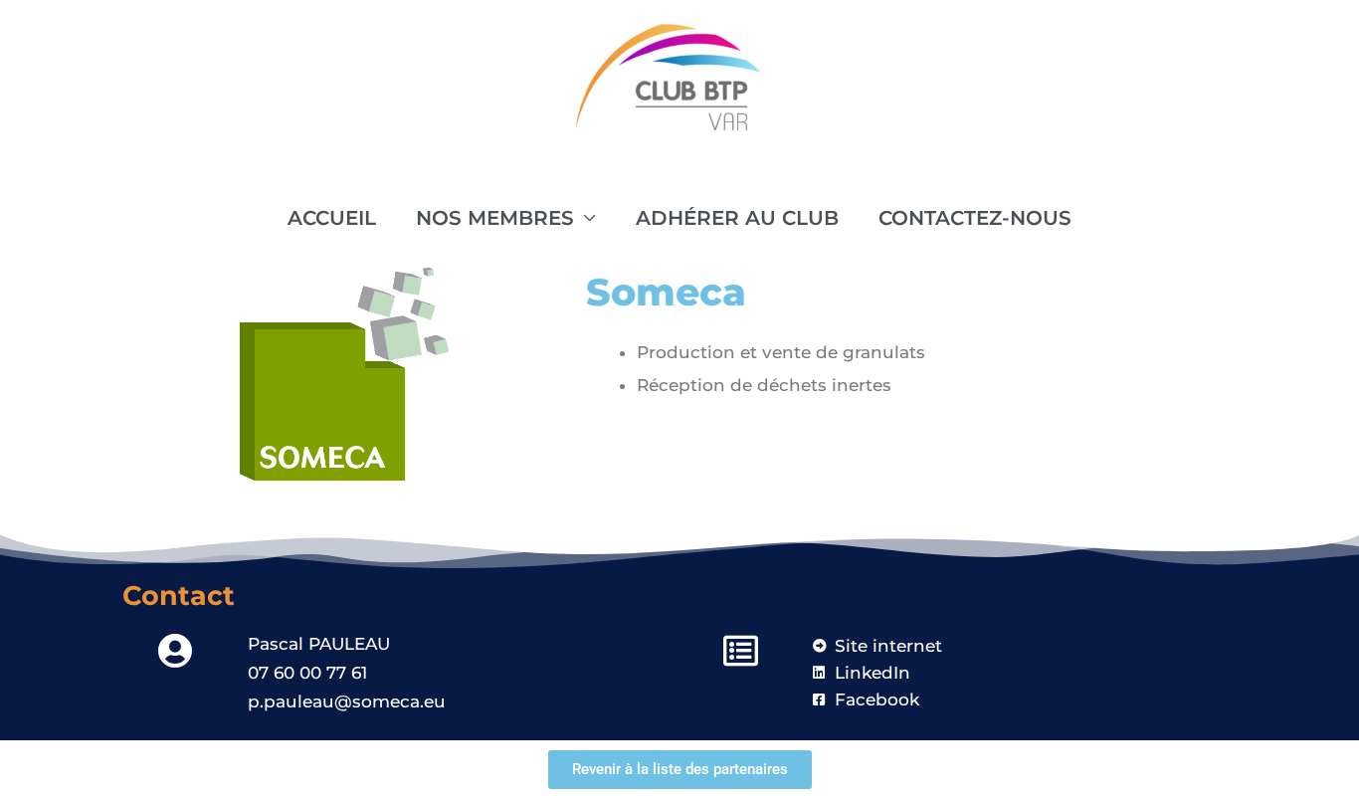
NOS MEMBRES (495, 218)
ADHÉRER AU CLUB (737, 218)
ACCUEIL (332, 218)
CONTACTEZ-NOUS (974, 218)
